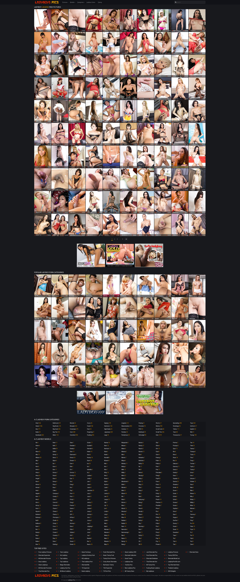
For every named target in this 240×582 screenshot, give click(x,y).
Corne (55, 529)
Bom (55, 466)
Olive (158, 445)
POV (141, 429)
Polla (158, 523)
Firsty (72, 499)
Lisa (106, 517)
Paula (158, 496)
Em (71, 469)
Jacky (89, 478)
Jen (88, 499)
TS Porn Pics (107, 571)
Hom (89, 454)
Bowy (55, 481)
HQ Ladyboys (85, 558)
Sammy (176, 466)
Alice (38, 451)
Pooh (158, 535)
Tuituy (192, 469)
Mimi (124, 475)
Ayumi (38, 511)
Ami (37, 466)
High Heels (108, 429)
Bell (55, 445)
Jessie (89, 508)
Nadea (124, 520)
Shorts (159, 423)
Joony (89, 520)
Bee (38, 544)
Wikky (192, 502)
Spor (175, 514)
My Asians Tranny (108, 565)
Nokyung (142, 499)
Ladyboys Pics (71, 580)
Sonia (175, 505)
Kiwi (106, 475)
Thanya (193, 451)
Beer (55, 442)
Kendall (107, 457)
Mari (106, 538)
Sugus (175, 517)
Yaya (192, 517)
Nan (123, 535)
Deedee (73, 445)
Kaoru (89, 544)
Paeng (158, 457)
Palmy (158, 463)
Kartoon (107, 448)
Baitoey (38, 517)
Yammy (193, 514)
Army (38, 505)
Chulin (55, 520)
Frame (73, 505)
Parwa (158, 487)
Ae (37, 442)
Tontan (192, 463)
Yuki (192, 538)
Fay (71, 490)
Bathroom (57, 423)
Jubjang (90, 526)
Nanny (141, 445)
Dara (55, 541)
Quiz (175, 448)
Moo (124, 514)
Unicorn (193, 478)
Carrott (55, 502)
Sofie (175, 499)
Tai (174, 538)
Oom (158, 454)
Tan (174, 544)
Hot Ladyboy (63, 555)
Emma (73, 472)
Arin (38, 496)
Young (193, 435)
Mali (106, 526)
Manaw (107, 529)
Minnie (124, 487)
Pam (158, 466)
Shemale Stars (194, 552)
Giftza (72, 517)
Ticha (192, 454)
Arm (37, 502)
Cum (72, 432)
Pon (157, 526)
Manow (107, 532)
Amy (38, 475)
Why (192, 496)
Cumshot (74, 435)
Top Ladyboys (64, 561)
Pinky (158, 517)
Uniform (193, 426)
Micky (124, 466)
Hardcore (108, 426)
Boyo (55, 484)
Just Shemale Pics (151, 552)
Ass (38, 429)
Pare (158, 481)
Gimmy (72, 523)
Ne (140, 466)
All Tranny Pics (150, 565)
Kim (106, 466)
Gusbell (89, 445)
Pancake (159, 472)
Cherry (55, 514)
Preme (175, 442)
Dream (73, 460)
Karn (106, 445)
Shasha (175, 484)
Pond (158, 529)
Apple (38, 493)
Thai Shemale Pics (43, 571)
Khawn (106, 460)
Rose (175, 457)
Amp (38, 472)
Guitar (89, 442)
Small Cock (160, 429)
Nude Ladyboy (86, 571)
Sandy (175, 472)
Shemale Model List (174, 558)
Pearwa (159, 502)
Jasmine (90, 490)
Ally (37, 460)
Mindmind (125, 481)
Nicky (141, 478)
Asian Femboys (86, 552)
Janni (89, 487)
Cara (55, 499)
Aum (38, 508)
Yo (192, 523)
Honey (90, 457)
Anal (38, 423)
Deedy (72, 448)
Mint (124, 490)
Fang (72, 484)
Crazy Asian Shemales (110, 561)
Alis (38, 454)
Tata (192, 445)
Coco (55, 526)
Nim (141, 481)
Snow (175, 490)
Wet (192, 432)
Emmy (73, 475)
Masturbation (127, 426)
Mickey (124, 463)
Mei (123, 454)
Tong (192, 460)
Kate (106, 451)
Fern (72, 493)
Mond (124, 508)
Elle (71, 466)
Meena (124, 451)
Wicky (192, 499)
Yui (192, 535)
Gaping (107, 423)
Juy (88, 535)
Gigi (71, 520)
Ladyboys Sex (129, 561)
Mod (123, 499)
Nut (140, 532)
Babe (38, 432)
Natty (141, 463)
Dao (55, 538)
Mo (123, 496)
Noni (140, 505)
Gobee (72, 532)
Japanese (108, 432)
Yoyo (192, 529)
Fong (72, 502)
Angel (38, 478)
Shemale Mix (85, 565)
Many (106, 535)
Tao (192, 442)
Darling (55, 544)
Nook (141, 514)
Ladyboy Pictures (173, 552)
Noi (140, 493)
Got (72, 538)
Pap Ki (158, 478)
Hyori (89, 460)
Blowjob (73, 426)
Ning (141, 484)
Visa (192, 484)
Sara (175, 475)
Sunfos (175, 520)
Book (55, 475)
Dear (72, 442)
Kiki (105, 463)
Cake (55, 490)
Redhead (142, 432)
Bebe (38, 541)
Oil (140, 544)
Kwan (106, 478)
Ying (192, 520)
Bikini (55, 435)
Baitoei (38, 514)
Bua (54, 487)
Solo (159, 435)
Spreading (177, 423)
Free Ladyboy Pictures (44, 552)
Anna (38, 484)
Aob (37, 490)
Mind (123, 478)
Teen (175, 432)
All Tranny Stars (129, 571)
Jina (89, 517)
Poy (158, 541)
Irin (88, 466)
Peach (158, 499)
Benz (55, 457)
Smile (175, 487)
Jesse (89, 505)
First (72, 496)
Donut (72, 457)
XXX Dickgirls (172, 571)
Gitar (72, 529)
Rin (174, 451)
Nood (141, 508)
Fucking (90, 435)
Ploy (158, 520)
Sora (175, 511)
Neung (141, 475)
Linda (106, 511)
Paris (158, 484)
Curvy (89, 423)
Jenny (90, 502)
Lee (106, 496)
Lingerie (125, 423)
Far (71, 487)
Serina (176, 481)
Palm (158, 460)
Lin (105, 508)
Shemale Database (152, 558)
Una (192, 475)
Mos (124, 517)
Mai (105, 523)
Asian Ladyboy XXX (130, 552)
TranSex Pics (128, 565)
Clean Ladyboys (43, 565)
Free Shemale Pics (151, 555)
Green (72, 544)
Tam (175, 541)
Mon (123, 505)
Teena (192, 448)
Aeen (38, 445)
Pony (158, 532)
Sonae (175, 502)
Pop (158, 538)
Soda (175, 493)
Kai (89, 541)
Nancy (124, 541)
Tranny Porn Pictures (109, 558)
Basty (38, 532)
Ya (191, 511)
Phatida (158, 505)
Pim (158, 514)
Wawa (193, 493)
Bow (54, 478)
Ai (37, 448)
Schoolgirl (142, 435)
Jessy (89, 511)
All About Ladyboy (65, 571)
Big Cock (56, 429)
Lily (106, 505)
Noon (141, 517)
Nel (140, 469)
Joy (88, 523)
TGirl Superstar (107, 568)
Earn (72, 463)
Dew (72, 451)
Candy (55, 496)
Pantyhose (126, 435)
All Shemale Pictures (44, 558)
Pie (157, 511)
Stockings (177, 426)
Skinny (159, 426)
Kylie (106, 481)
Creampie (74, 429)
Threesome (177, 435)
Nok (140, 496)
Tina (192, 457)
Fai (71, 481)
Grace (72, 541)
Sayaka (176, 478)
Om (158, 448)
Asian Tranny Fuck (108, 555)
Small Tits (160, 432)
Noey (141, 490)
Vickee (193, 481)
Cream (55, 532)
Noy (140, 523)
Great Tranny (128, 558)
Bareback (40, 435)
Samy (175, 469)
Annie (38, 487)
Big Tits (56, 432)
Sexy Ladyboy (42, 561)
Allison (38, 457)
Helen (89, 451)
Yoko (192, 526)
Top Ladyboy (64, 558)
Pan (158, 469)
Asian (39, 426)
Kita (106, 469)
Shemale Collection (130, 555)
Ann (37, 481)
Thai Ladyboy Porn (87, 561)
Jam (89, 481)
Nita (140, 487)
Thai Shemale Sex (151, 561)
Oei (140, 538)
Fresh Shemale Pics (109, 552)
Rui (175, 460)
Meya (124, 460)
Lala (106, 490)
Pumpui (176, 445)
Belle (55, 451)
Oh (140, 541)
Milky (124, 472)
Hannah (90, 448)
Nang (124, 544)
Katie (106, 454)
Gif (71, 511)
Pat (158, 490)
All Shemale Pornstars (45, 568)
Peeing (142, 423)
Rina (175, 454)
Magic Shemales (65, 565)
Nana (124, 538)
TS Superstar (86, 568)
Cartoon (56, 505)
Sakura (175, 463)
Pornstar (142, 426)
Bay (37, 535)
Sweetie (176, 532)
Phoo (158, 508)
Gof (71, 535)
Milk (124, 469)
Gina (72, 526)
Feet (89, 429)
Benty (55, 454)
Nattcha (141, 460)
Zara (192, 544)
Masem (107, 541)
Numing (141, 526)
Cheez (55, 511)
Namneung (125, 532)
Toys (192, 423)
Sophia (175, 508)
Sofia (175, 496)
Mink (123, 484)
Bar (37, 529)
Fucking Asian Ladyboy (153, 568)
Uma (192, 472)
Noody (141, 511)
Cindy (55, 523)
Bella (55, 448)
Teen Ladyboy (64, 552)
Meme (124, 457)
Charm (55, 508)
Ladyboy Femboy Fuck (88, 555)
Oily (157, 442)
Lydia (106, 520)
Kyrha (106, 484)
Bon (55, 469)
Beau (38, 538)
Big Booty (57, 426)
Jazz (89, 493)
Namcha (125, 529)
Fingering (90, 432)
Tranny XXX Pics (173, 555)
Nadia (124, 523)
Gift (72, 514)
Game (72, 508)
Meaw (124, 445)
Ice (89, 463)
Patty (158, 493)
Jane (89, 484)
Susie (175, 526)
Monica (124, 511)
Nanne (141, 442)
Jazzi (89, 496)
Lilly (105, 502)
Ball (37, 520)
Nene (141, 472)
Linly (106, 514)
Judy (89, 529)
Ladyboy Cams (90, 2)
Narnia (141, 451)
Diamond (73, 454)
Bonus (55, 472)
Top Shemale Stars (173, 565)
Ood (157, 451)
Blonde (73, 423)
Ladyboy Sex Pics (65, 568)
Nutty (141, 535)
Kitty (106, 472)
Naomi (141, 448)
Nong (141, 502)
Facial (90, 426)
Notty (141, 520)
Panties (125, 432)
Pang (158, 475)
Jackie (89, 475)
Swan (175, 529)
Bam (37, 526)
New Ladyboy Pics (130, 568)
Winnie (192, 508)
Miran (124, 493)
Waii (192, 487)
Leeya (107, 499)
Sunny (175, 523)
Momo (124, 502)
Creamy (56, 535)
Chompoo (56, 517)
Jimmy (89, 514)
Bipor (55, 460)
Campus (56, 493)
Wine (192, 505)
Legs (106, 435)
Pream (158, 544)
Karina (107, 442)
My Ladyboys (150, 571)
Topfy (192, 466)
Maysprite (125, 442)
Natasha (142, 457)
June (89, 532)
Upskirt (193, 429)
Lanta (106, 493)
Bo (54, 463)
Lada (106, 487)
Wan (192, 490)
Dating (100, 2)
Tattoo (176, 429)
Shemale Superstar (44, 555)
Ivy (88, 472)
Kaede (89, 538)
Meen (124, 448)
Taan (175, 535)
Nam (124, 526)
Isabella (90, 469)
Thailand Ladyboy (173, 568)
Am (37, 463)
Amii (37, 469)
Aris (37, 499)
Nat (140, 454)
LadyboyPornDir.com (174, 561)
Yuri (192, 541)
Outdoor (125, 429)
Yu (191, 532)
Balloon (38, 523)
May (106, 544)
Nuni (140, 529)
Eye (72, 478)
